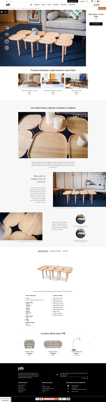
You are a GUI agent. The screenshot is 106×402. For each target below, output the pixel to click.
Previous (1, 38)
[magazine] (31, 5)
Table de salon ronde (58, 307)
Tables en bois (56, 311)
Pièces (43, 4)
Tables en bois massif (58, 315)
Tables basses (24, 8)
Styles (49, 4)
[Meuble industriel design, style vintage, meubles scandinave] (9, 5)
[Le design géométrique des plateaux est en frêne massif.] (80, 219)
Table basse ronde (57, 300)
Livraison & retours (55, 251)
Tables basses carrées (58, 309)
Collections (13, 8)
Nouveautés (71, 4)
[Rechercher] (6, 1)
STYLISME (82, 1)
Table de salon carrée (58, 302)
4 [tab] (6, 47)
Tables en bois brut (57, 313)
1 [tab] (6, 28)
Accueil (7, 8)
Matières (55, 4)
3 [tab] (6, 41)
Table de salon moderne (58, 305)
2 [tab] (6, 35)
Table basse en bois (57, 298)
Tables (18, 8)
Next (84, 38)
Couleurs (63, 4)
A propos (65, 251)
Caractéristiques (43, 251)
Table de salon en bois (58, 303)
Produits (36, 4)
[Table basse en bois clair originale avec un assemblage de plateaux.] (80, 233)
